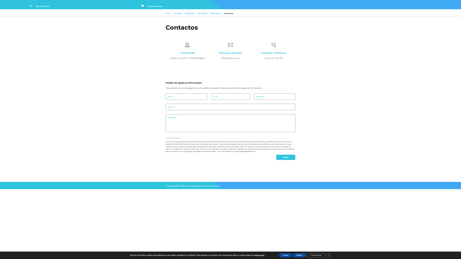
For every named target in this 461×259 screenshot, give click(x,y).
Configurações (316, 255)
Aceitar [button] (285, 255)
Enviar (286, 157)
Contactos (228, 14)
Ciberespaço (215, 14)
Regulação (189, 14)
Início (168, 14)
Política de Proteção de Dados (193, 186)
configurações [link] (259, 255)
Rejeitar (299, 255)
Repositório (202, 14)
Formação (177, 14)
